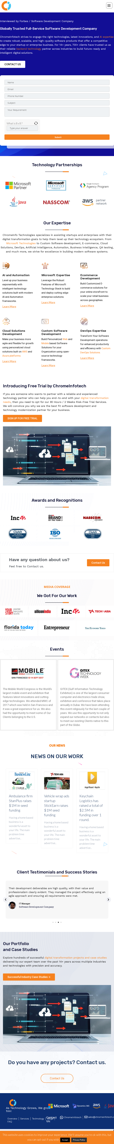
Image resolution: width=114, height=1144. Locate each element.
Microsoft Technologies (21, 243)
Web (65, 339)
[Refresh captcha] (36, 123)
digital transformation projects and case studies (76, 957)
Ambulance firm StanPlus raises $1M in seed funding (21, 803)
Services (24, 1118)
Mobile (45, 343)
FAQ (9, 1121)
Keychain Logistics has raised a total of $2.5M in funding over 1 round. (91, 808)
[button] (12, 64)
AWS (24, 351)
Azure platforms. (11, 355)
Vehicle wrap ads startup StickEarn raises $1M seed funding (56, 805)
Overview (12, 1118)
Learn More (9, 306)
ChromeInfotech (72, 1117)
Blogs (50, 1118)
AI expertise (107, 36)
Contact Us (57, 1078)
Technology (38, 1118)
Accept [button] (65, 1140)
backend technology (28, 48)
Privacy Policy (79, 1140)
